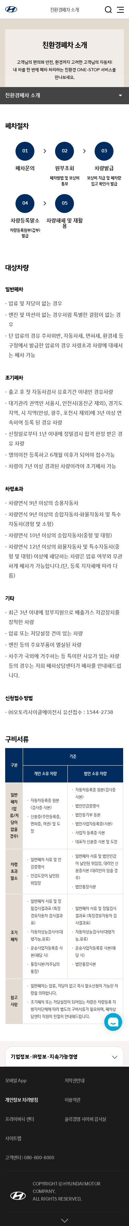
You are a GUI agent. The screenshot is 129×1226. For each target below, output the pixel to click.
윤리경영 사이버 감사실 (85, 1119)
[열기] (64, 1219)
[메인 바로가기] (11, 9)
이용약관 (72, 1100)
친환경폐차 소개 (22, 95)
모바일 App (15, 1080)
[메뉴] (120, 10)
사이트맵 (13, 1138)
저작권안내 (75, 1080)
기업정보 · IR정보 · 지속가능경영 (44, 1057)
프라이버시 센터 (19, 1119)
